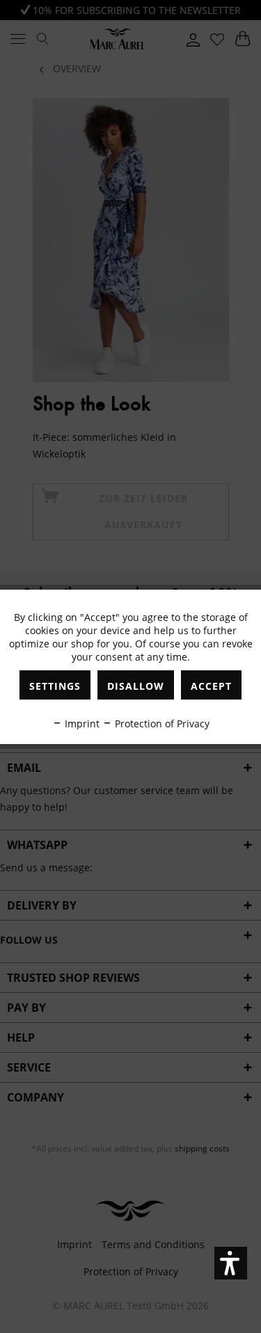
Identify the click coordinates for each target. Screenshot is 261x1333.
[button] (230, 1263)
